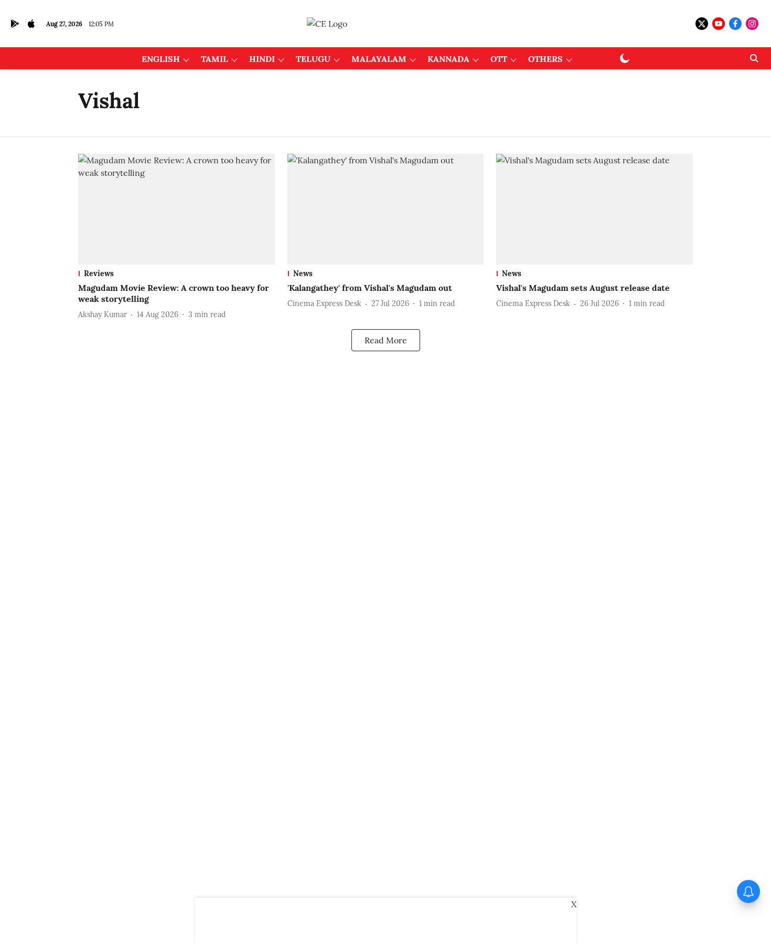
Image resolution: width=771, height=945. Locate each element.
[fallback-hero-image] (176, 209)
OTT (498, 59)
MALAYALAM (378, 59)
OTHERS (545, 59)
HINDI (262, 59)
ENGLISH (161, 59)
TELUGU (313, 59)
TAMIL (214, 59)
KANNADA (448, 59)
